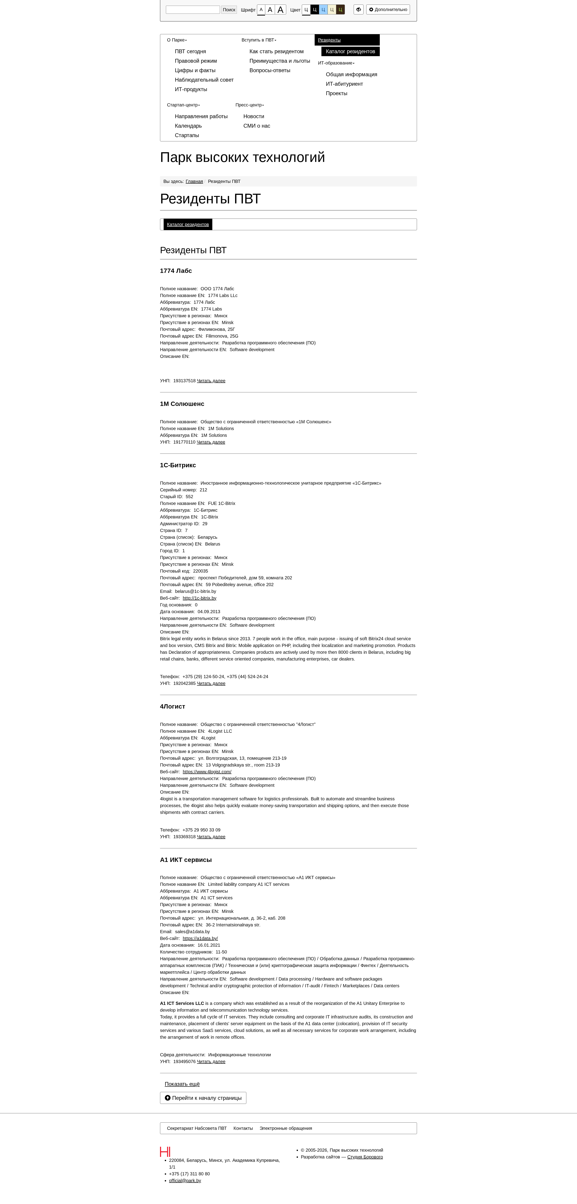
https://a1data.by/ (200, 938)
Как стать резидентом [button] (277, 51)
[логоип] (175, 1152)
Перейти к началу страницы (206, 1098)
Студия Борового (365, 1156)
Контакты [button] (243, 1128)
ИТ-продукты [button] (191, 89)
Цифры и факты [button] (195, 70)
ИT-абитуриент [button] (344, 84)
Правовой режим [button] (196, 61)
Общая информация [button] (351, 74)
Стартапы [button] (187, 135)
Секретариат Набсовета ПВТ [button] (197, 1128)
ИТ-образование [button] (335, 62)
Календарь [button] (188, 126)
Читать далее (211, 380)
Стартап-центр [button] (182, 104)
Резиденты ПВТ (224, 181)
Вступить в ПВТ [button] (258, 39)
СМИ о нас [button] (256, 126)
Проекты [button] (336, 93)
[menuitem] (201, 64)
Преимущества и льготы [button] (280, 61)
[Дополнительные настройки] (359, 9)
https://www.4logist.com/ (207, 771)
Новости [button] (253, 116)
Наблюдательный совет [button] (204, 80)
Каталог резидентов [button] (350, 51)
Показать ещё (182, 1084)
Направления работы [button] (201, 116)
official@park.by (185, 1180)
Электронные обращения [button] (286, 1128)
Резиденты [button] (329, 39)
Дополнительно (390, 9)
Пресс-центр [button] (249, 104)
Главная (194, 181)
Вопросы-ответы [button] (270, 70)
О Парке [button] (176, 39)
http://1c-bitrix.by (199, 598)
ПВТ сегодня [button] (190, 51)
